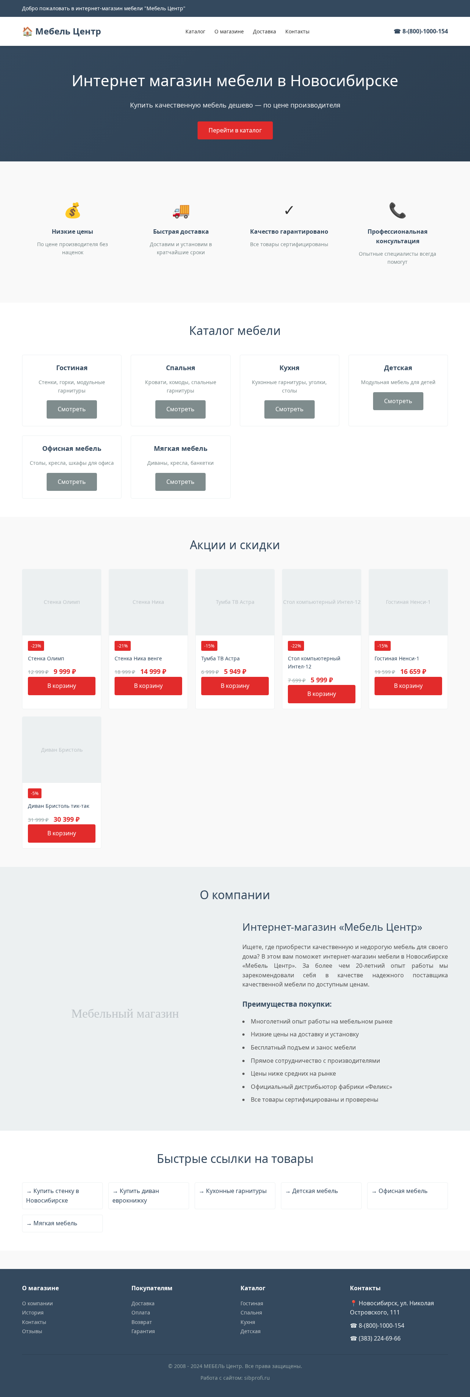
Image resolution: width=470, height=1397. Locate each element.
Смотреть (72, 409)
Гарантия (143, 1331)
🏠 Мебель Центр (61, 31)
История (33, 1312)
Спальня (251, 1312)
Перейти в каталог (235, 130)
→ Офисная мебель (399, 1191)
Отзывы (32, 1331)
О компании (37, 1303)
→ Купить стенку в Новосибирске (52, 1195)
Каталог (195, 31)
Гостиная (252, 1303)
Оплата (140, 1312)
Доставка (264, 31)
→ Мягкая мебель (51, 1223)
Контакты (297, 31)
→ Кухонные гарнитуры (233, 1191)
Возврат (141, 1321)
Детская (251, 1331)
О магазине (229, 31)
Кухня (248, 1321)
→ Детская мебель (311, 1191)
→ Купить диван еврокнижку (135, 1195)
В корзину (61, 686)
